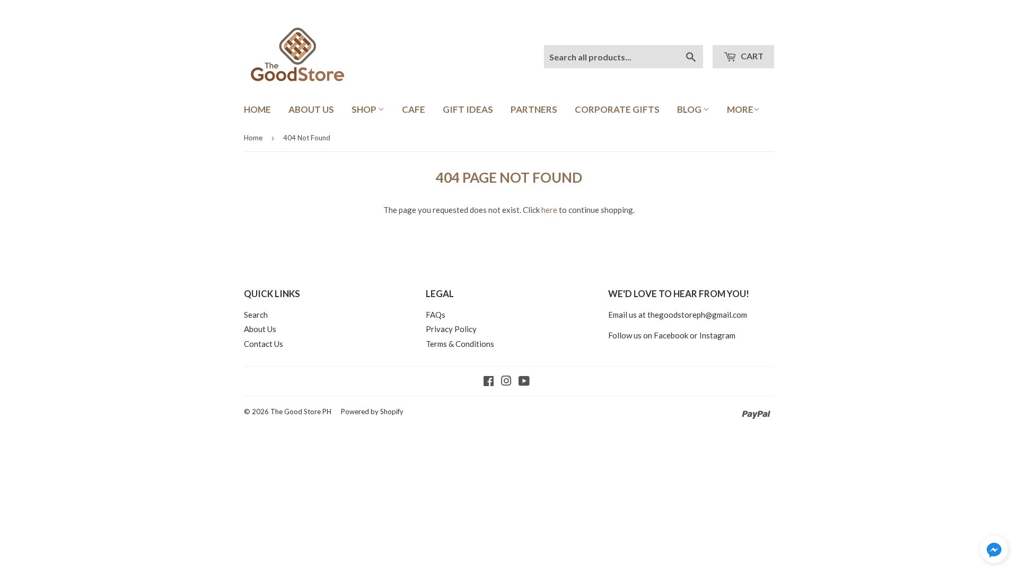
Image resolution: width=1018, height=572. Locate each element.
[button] (994, 550)
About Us (311, 109)
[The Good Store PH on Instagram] (506, 382)
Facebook (671, 335)
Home (257, 109)
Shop (365, 109)
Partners (534, 109)
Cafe (413, 109)
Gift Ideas (468, 109)
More (740, 109)
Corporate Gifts (617, 109)
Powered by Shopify (372, 411)
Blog (690, 109)
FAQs (435, 314)
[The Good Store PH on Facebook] (488, 382)
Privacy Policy (451, 329)
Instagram (717, 335)
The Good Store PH (300, 411)
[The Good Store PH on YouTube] (524, 382)
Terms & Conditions (460, 343)
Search (256, 314)
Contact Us (263, 343)
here (549, 210)
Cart (751, 56)
